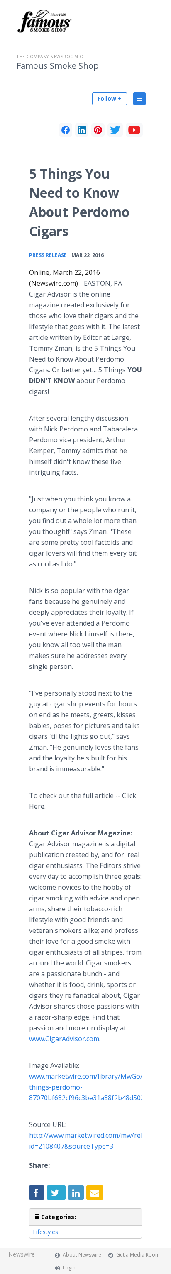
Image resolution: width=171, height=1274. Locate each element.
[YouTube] (134, 130)
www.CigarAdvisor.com (64, 1038)
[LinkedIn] (81, 130)
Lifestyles (45, 1232)
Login (69, 1267)
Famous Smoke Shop (58, 65)
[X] (115, 130)
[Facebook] (65, 130)
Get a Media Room (138, 1254)
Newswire (21, 1254)
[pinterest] (98, 130)
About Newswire (82, 1254)
